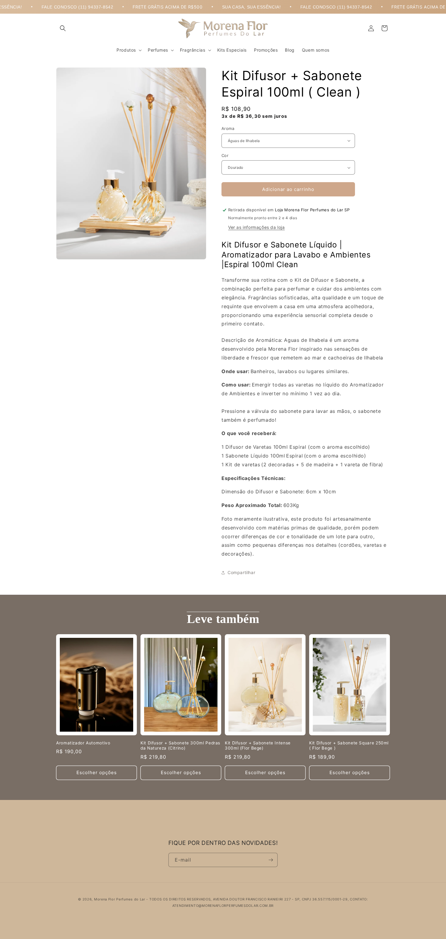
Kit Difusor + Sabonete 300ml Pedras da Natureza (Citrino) (180, 745)
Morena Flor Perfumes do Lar (119, 899)
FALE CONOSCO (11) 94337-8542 (57, 7)
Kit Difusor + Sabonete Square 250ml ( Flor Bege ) (349, 745)
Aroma (227, 128)
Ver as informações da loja (256, 227)
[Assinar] (270, 860)
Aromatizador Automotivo (83, 742)
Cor (224, 155)
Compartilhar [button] (241, 572)
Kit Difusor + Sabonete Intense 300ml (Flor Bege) (258, 745)
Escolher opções (96, 772)
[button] (62, 28)
